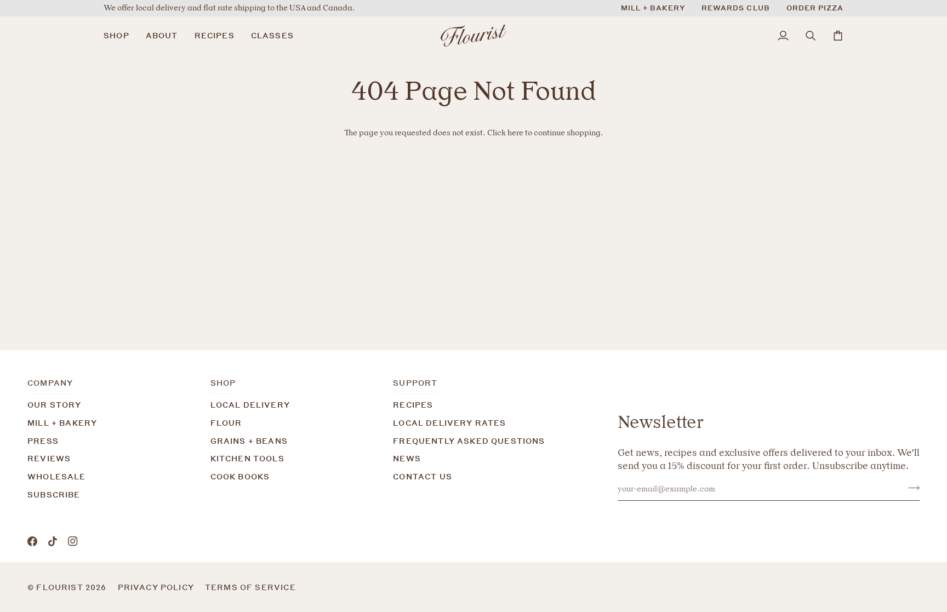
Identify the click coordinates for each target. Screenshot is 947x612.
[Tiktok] (52, 541)
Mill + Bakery (62, 422)
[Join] (911, 487)
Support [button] (415, 382)
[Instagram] (73, 541)
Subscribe (54, 494)
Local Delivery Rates (449, 422)
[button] (121, 35)
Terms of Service (250, 587)
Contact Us (422, 476)
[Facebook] (32, 541)
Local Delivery (250, 404)
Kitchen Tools (247, 458)
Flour (226, 422)
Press (43, 440)
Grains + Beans (249, 440)
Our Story (54, 404)
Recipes (413, 404)
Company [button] (50, 382)
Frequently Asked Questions (469, 440)
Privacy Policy (156, 587)
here (515, 133)
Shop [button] (223, 382)
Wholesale (56, 476)
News (407, 458)
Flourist (60, 587)
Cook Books (240, 476)
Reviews (49, 458)
